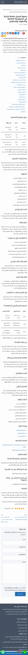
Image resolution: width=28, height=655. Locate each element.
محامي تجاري (13, 9)
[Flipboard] (23, 33)
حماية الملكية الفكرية (21, 430)
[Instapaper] (21, 33)
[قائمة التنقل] (2, 2)
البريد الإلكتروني (22, 547)
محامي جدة (25, 9)
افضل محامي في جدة (22, 628)
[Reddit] (7, 33)
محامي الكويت (21, 631)
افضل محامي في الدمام (22, 625)
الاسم (24, 539)
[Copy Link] (5, 36)
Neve (20, 653)
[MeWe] (15, 33)
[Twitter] (5, 33)
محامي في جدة (19, 9)
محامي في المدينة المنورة (21, 622)
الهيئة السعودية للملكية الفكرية (19, 450)
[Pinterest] (13, 33)
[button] (3, 652)
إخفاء (19, 57)
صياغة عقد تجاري (22, 436)
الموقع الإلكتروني (22, 554)
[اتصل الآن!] (25, 652)
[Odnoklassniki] (2, 36)
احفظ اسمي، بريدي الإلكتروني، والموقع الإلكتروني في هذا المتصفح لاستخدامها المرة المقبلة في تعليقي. (15, 589)
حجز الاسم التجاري (21, 433)
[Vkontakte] (18, 33)
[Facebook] (2, 33)
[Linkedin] (10, 33)
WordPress (9, 653)
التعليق (24, 562)
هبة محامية (21, 24)
